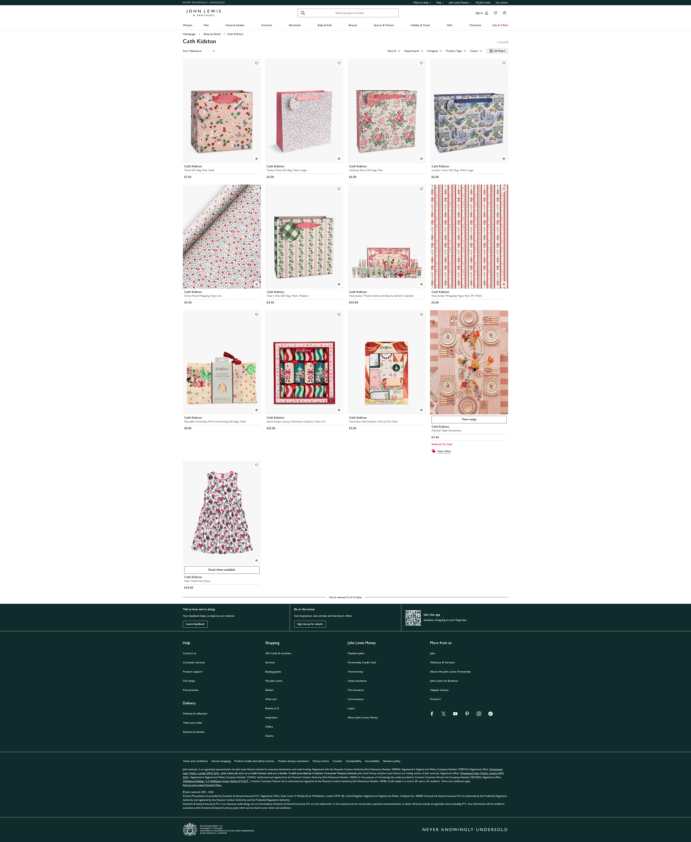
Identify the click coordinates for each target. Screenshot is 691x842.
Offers (269, 726)
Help (438, 2)
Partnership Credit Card (362, 662)
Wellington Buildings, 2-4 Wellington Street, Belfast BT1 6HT (216, 781)
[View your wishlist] (495, 13)
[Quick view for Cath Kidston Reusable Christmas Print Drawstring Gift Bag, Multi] (256, 410)
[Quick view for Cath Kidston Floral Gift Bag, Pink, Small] (256, 159)
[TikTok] (490, 715)
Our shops (189, 680)
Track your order (192, 722)
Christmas (475, 25)
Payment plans (356, 653)
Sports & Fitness (384, 25)
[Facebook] (432, 715)
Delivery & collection (195, 713)
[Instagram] (479, 715)
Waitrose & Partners (442, 662)
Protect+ (435, 699)
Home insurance (357, 680)
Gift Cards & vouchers (278, 653)
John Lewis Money (458, 2)
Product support (193, 671)
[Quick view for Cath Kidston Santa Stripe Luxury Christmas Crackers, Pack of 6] (339, 410)
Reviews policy (391, 761)
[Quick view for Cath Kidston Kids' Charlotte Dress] (256, 560)
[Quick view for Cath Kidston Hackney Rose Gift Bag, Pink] (421, 159)
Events (269, 735)
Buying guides (273, 671)
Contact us (189, 653)
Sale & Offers (500, 25)
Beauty (353, 25)
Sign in (479, 13)
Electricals (295, 25)
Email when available (209, 570)
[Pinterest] (467, 715)
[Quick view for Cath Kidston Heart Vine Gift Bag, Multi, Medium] (339, 284)
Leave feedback (195, 624)
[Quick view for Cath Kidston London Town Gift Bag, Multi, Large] (504, 159)
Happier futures (439, 690)
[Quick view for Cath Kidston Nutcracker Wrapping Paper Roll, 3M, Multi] (504, 284)
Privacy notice (321, 761)
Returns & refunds (193, 732)
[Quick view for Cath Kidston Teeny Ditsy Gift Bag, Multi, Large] (339, 159)
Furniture (266, 25)
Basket (269, 690)
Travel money (355, 671)
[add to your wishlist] (256, 63)
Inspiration (271, 717)
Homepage (189, 34)
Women (187, 25)
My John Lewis (483, 2)
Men (206, 25)
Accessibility (372, 761)
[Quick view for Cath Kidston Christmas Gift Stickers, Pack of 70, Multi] (421, 410)
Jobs (432, 653)
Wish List (271, 699)
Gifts (450, 25)
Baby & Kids (325, 25)
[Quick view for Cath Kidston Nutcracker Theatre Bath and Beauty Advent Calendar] (421, 284)
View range (469, 419)
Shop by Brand (212, 34)
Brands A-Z (272, 708)
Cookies (337, 761)
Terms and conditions (195, 761)
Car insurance (355, 699)
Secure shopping (221, 761)
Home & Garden (234, 25)
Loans (351, 708)
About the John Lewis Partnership (450, 671)
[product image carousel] (222, 111)
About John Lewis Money (363, 717)
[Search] (303, 13)
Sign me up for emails (310, 624)
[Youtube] (455, 715)
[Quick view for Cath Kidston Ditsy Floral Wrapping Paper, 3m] (256, 284)
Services (270, 662)
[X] (443, 715)
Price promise (190, 690)
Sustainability (353, 761)
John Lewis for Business (444, 680)
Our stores (501, 2)
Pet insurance (356, 690)
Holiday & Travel (420, 25)
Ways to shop (421, 2)
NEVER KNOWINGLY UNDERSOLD (204, 2)
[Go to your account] (486, 13)
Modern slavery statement (293, 761)
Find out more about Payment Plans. (202, 785)
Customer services (194, 662)
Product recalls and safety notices (254, 761)
